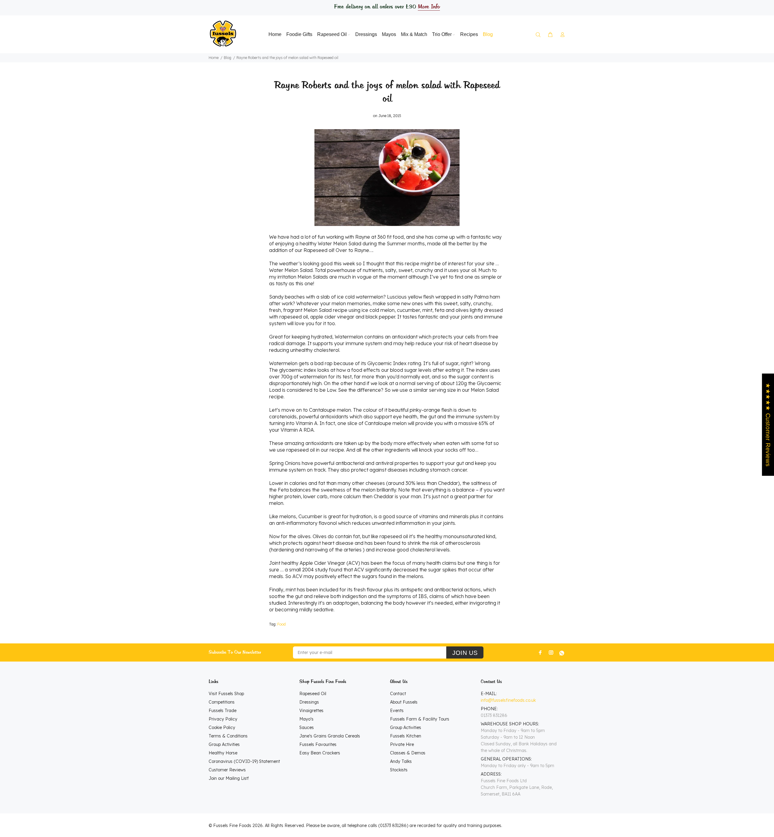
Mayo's (306, 719)
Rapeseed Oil (312, 693)
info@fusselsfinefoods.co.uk (508, 700)
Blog (227, 57)
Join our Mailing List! (229, 778)
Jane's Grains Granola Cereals (329, 736)
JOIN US (464, 652)
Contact (398, 693)
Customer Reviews (227, 770)
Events (397, 710)
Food (281, 624)
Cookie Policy (222, 727)
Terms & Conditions (228, 736)
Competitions (222, 702)
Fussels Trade (222, 710)
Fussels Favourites (318, 744)
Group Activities (224, 744)
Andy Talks (401, 761)
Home (214, 57)
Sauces (306, 727)
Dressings (309, 702)
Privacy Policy (223, 719)
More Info (429, 7)
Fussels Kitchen (405, 736)
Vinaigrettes (311, 710)
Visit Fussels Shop (226, 693)
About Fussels (404, 702)
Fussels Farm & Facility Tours (419, 719)
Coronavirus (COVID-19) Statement (244, 761)
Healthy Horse (223, 753)
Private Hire (402, 744)
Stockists (399, 770)
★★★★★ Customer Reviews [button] (768, 424)
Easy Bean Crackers (319, 753)
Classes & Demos (407, 753)
